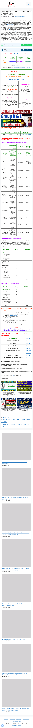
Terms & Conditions (16, 721)
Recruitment (10, 24)
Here (29, 343)
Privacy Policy (26, 719)
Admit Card (6, 417)
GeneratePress (16, 725)
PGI (9, 29)
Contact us (12, 719)
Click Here (28, 338)
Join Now (27, 45)
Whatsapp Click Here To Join (22, 67)
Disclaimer (18, 719)
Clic (27, 343)
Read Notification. (26, 134)
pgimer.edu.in (13, 315)
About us (6, 719)
